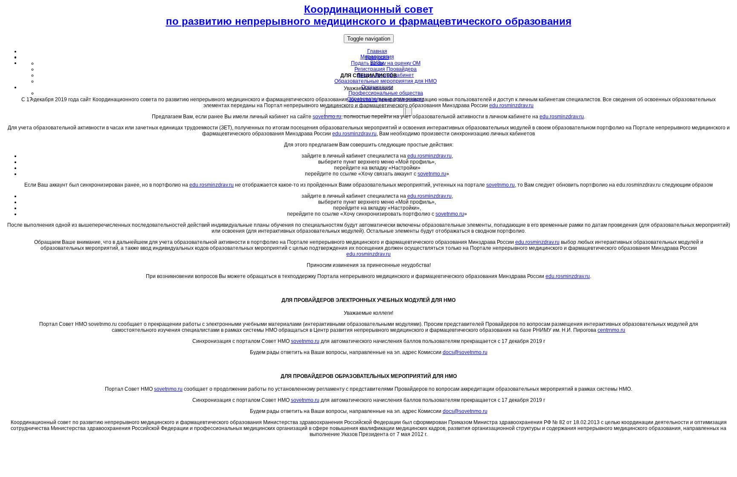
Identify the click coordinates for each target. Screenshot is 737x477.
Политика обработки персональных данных (368, 445)
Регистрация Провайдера (385, 69)
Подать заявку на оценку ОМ (386, 63)
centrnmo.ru (611, 330)
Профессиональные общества (385, 93)
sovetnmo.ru (363, 99)
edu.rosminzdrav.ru (511, 105)
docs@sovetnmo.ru (465, 352)
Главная (377, 51)
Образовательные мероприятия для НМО (385, 81)
